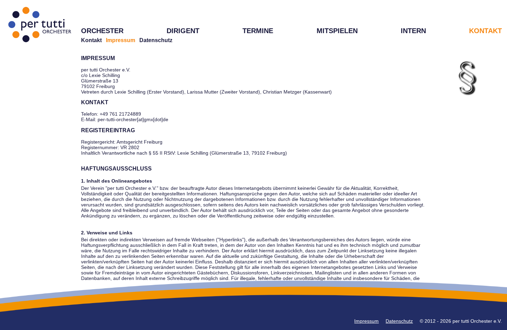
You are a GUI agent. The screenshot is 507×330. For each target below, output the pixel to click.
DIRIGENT (183, 31)
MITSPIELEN (337, 31)
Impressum (366, 321)
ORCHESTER (102, 31)
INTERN (413, 31)
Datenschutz (155, 40)
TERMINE (257, 31)
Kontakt (91, 40)
